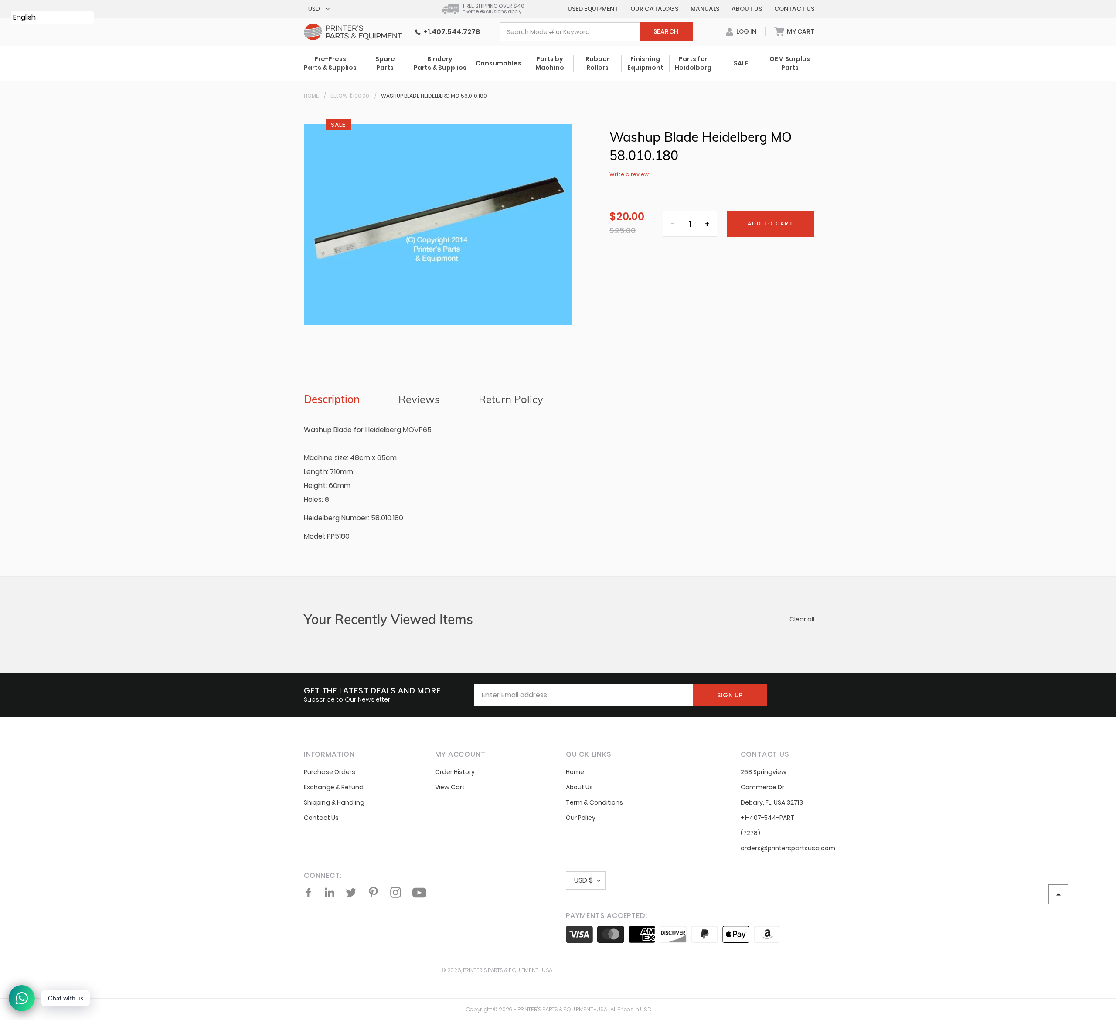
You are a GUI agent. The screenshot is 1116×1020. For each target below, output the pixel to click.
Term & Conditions (594, 802)
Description (332, 399)
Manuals (705, 8)
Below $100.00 (349, 95)
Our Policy (580, 817)
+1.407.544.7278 (450, 32)
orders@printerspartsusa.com (788, 848)
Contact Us (794, 8)
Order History (455, 772)
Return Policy (511, 399)
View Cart (450, 787)
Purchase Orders (329, 772)
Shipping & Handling (334, 802)
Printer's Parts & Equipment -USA (507, 970)
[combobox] (596, 31)
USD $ (583, 880)
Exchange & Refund (334, 787)
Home (311, 95)
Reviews (419, 399)
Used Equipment (593, 8)
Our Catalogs (654, 8)
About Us (747, 8)
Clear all (801, 619)
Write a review (629, 174)
